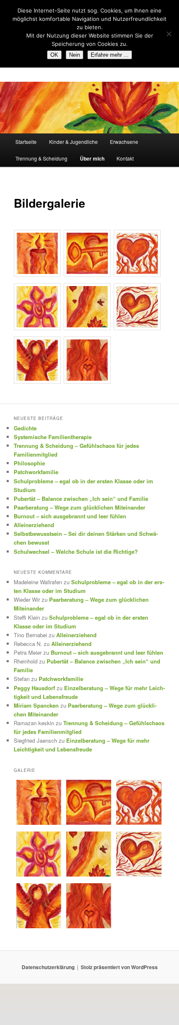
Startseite (26, 141)
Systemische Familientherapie (53, 437)
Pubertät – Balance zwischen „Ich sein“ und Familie (81, 498)
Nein (74, 55)
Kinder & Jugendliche (73, 141)
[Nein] (168, 34)
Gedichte (25, 428)
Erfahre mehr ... (110, 55)
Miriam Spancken (36, 705)
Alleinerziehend (34, 525)
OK (54, 55)
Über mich (92, 158)
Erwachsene (124, 141)
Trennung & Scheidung (41, 158)
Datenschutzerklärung (48, 967)
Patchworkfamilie (36, 472)
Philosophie (29, 463)
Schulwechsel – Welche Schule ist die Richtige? (76, 551)
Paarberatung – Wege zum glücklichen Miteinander (79, 507)
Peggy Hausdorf (34, 688)
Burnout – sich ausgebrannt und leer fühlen (70, 516)
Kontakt (125, 158)
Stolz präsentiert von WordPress (119, 967)
